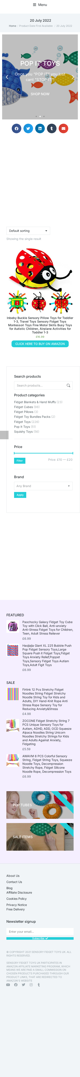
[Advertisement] (40, 552)
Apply (20, 494)
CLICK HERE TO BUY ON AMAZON (40, 344)
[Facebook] (15, 984)
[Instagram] (31, 984)
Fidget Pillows (23, 412)
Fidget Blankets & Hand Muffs (35, 402)
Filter (20, 460)
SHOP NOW (40, 94)
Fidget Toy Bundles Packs (32, 416)
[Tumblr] (39, 984)
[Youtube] (8, 984)
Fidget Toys (22, 422)
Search (68, 385)
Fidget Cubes (23, 407)
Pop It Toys (22, 426)
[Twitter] (23, 984)
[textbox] (43, 486)
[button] (40, 4)
